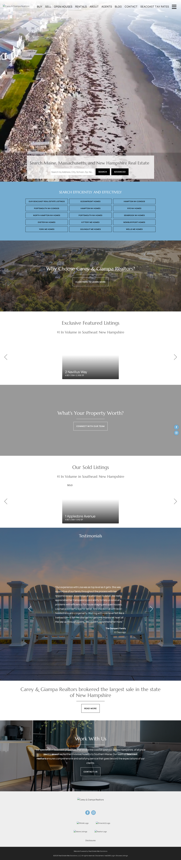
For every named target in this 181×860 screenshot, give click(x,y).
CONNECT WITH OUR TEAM (90, 426)
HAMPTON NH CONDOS (134, 201)
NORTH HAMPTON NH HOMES (46, 215)
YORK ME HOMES (46, 229)
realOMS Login (110, 855)
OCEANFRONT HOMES (90, 201)
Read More (90, 708)
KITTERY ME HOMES (90, 222)
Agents (107, 6)
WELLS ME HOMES (134, 229)
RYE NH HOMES (134, 208)
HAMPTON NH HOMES (91, 208)
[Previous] (5, 357)
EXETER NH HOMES (46, 222)
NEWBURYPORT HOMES (134, 222)
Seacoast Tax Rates (154, 6)
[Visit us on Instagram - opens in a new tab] (176, 432)
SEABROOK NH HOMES (134, 215)
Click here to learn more (91, 282)
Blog (118, 6)
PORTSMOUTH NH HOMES (90, 215)
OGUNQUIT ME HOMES (90, 229)
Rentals (81, 6)
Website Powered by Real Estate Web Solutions (90, 851)
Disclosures (90, 840)
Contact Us (90, 771)
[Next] (175, 357)
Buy (39, 6)
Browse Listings (122, 855)
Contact (131, 6)
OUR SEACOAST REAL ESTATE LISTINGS (47, 201)
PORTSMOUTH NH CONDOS (46, 208)
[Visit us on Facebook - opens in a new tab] (176, 427)
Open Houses (63, 6)
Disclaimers (99, 855)
